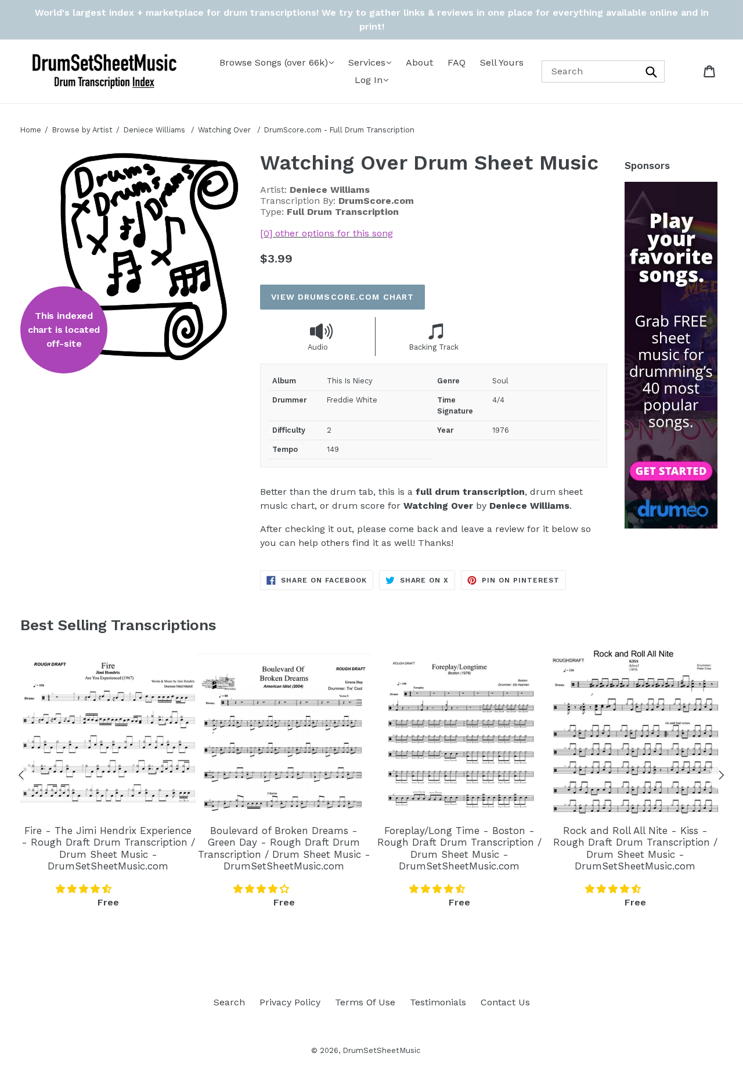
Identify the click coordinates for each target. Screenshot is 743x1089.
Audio (318, 347)
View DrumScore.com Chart (342, 296)
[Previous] (21, 777)
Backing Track (434, 347)
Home (30, 129)
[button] (85, 888)
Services (366, 62)
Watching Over (225, 129)
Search (229, 1002)
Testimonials (438, 1002)
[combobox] (603, 71)
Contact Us (505, 1002)
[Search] (652, 71)
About (419, 62)
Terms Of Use (365, 1002)
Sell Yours (502, 62)
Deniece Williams (154, 129)
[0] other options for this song (326, 233)
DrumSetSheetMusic (381, 1050)
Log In (369, 79)
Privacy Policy (289, 1002)
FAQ (457, 62)
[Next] (721, 777)
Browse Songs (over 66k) (273, 62)
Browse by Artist (82, 129)
